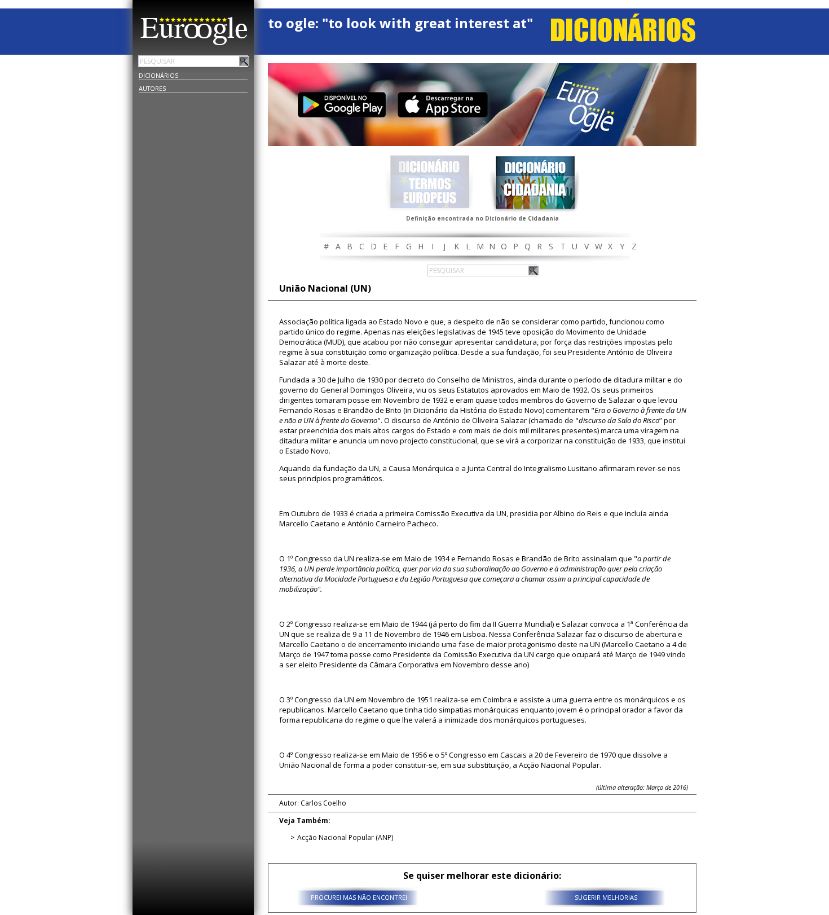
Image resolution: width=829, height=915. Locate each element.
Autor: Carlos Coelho (312, 803)
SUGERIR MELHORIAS (606, 897)
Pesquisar (244, 61)
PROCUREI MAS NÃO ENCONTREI (359, 897)
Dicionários (158, 75)
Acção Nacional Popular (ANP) (345, 837)
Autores (152, 88)
